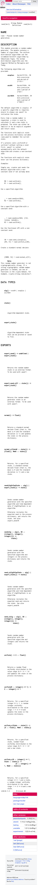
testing (15, 825)
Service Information (13, 9)
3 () (17, 850)
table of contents (21, 809)
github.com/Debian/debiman (15, 879)
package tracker (19, 801)
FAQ (28, 4)
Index (8, 4)
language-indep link (20, 797)
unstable (16, 828)
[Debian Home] (2, 4)
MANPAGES (9, 0)
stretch (15, 822)
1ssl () (17, 840)
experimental (18, 831)
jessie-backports (11, 12)
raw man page (18, 804)
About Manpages (18, 4)
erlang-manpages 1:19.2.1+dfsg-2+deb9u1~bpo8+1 (23, 861)
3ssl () (18, 847)
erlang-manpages (23, 12)
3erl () (18, 844)
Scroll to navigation (10, 18)
